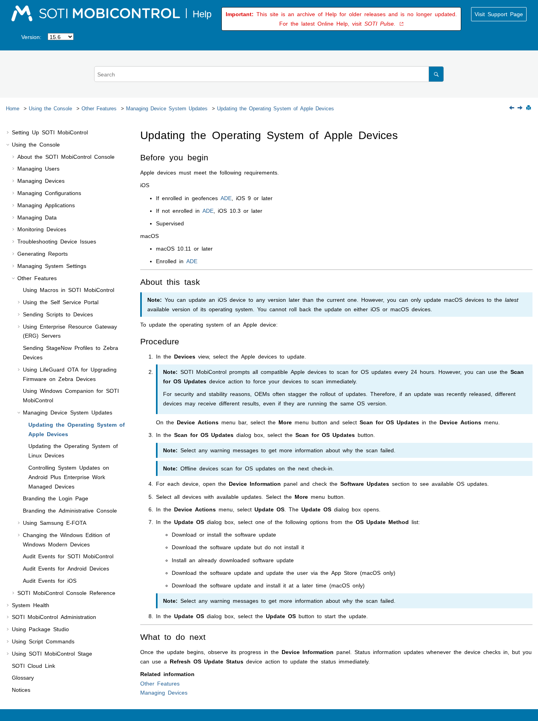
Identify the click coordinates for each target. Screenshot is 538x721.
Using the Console (50, 107)
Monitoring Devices (41, 229)
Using (52, 653)
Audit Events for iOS (49, 580)
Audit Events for (68, 556)
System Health (30, 605)
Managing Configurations (49, 192)
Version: (31, 36)
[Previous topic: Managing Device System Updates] (512, 108)
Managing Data (37, 217)
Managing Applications (46, 205)
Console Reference (66, 592)
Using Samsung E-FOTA (54, 522)
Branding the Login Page (55, 498)
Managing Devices (41, 180)
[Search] (436, 74)
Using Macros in (68, 289)
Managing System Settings (51, 265)
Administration (54, 616)
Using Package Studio (40, 629)
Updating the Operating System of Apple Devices (275, 107)
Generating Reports (42, 253)
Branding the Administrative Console (70, 510)
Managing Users (38, 168)
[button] (9, 132)
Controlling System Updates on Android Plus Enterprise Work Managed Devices (68, 477)
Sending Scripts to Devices (58, 314)
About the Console (66, 156)
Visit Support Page (499, 14)
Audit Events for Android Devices (66, 568)
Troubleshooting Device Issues (56, 241)
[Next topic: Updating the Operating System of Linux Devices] (520, 108)
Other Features (99, 107)
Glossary (23, 677)
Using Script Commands (43, 641)
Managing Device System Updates (167, 107)
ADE (226, 198)
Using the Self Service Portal (60, 302)
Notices (21, 689)
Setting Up (50, 132)
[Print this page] (529, 108)
